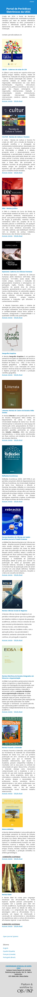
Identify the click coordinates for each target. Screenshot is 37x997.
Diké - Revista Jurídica (9, 208)
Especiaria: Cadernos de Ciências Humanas (17, 272)
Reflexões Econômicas (10, 476)
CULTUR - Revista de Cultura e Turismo (15, 137)
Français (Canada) (9, 954)
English (5, 948)
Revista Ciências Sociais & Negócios (14, 611)
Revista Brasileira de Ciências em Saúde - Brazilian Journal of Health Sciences (16, 538)
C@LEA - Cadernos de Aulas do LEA (14, 69)
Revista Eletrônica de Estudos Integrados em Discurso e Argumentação (18, 677)
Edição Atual (18, 101)
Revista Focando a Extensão (12, 747)
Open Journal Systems (10, 936)
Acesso (32, 1)
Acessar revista (7, 101)
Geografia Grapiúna (9, 353)
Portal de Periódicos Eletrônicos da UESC (18, 10)
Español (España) (9, 951)
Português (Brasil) (9, 957)
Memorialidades (7, 829)
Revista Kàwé (6, 895)
